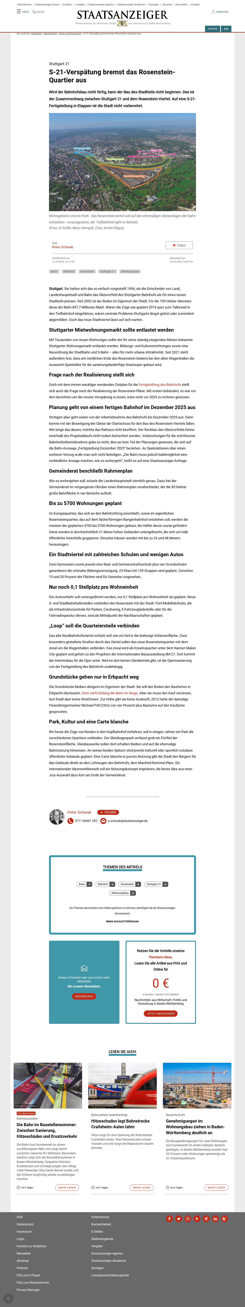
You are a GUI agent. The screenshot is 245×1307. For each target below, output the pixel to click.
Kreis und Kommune (70, 33)
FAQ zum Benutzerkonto (33, 1282)
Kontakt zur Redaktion (32, 1246)
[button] (8, 1298)
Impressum (24, 1231)
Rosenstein (127, 884)
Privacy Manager (28, 1290)
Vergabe (80, 4)
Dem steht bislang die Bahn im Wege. (110, 693)
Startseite (36, 33)
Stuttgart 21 (154, 884)
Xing (206, 1218)
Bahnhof (103, 884)
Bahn (82, 884)
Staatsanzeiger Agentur (101, 4)
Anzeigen (154, 4)
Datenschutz (25, 1224)
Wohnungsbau (120, 893)
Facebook (169, 1218)
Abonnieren (84, 996)
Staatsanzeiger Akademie (131, 4)
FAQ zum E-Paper (28, 1275)
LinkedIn (215, 1218)
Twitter (178, 1218)
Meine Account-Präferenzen (122, 921)
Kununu (224, 1218)
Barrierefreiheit (101, 1224)
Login (20, 1239)
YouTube (197, 1218)
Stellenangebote (102, 1239)
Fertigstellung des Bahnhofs (160, 385)
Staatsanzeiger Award (47, 4)
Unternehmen (24, 4)
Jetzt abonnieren (160, 1013)
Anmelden (222, 12)
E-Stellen (67, 4)
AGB (20, 1217)
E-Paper (212, 29)
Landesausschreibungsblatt (110, 1275)
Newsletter (181, 4)
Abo (226, 29)
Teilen (181, 245)
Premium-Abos (160, 957)
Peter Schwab (62, 247)
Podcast (22, 1268)
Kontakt (195, 4)
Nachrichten (50, 33)
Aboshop (167, 4)
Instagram (187, 1218)
